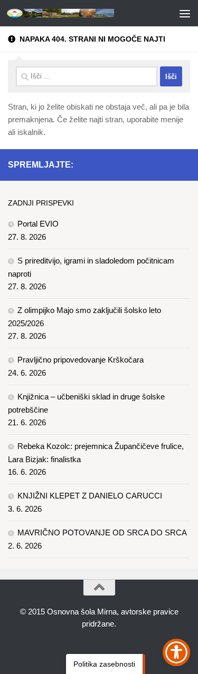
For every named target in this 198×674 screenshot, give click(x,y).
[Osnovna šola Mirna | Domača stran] (78, 13)
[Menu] (185, 13)
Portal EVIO (38, 223)
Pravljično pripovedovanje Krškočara (80, 359)
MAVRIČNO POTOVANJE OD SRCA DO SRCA (102, 532)
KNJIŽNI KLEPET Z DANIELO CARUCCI (89, 495)
